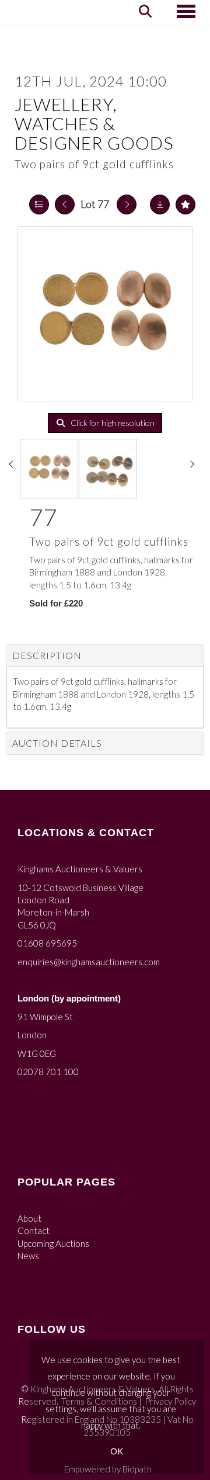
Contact (34, 1230)
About (29, 1218)
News (28, 1255)
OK (116, 1451)
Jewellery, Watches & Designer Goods (94, 123)
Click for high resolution (112, 423)
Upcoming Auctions (53, 1243)
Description (47, 655)
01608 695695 (47, 943)
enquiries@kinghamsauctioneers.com (89, 961)
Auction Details (57, 742)
